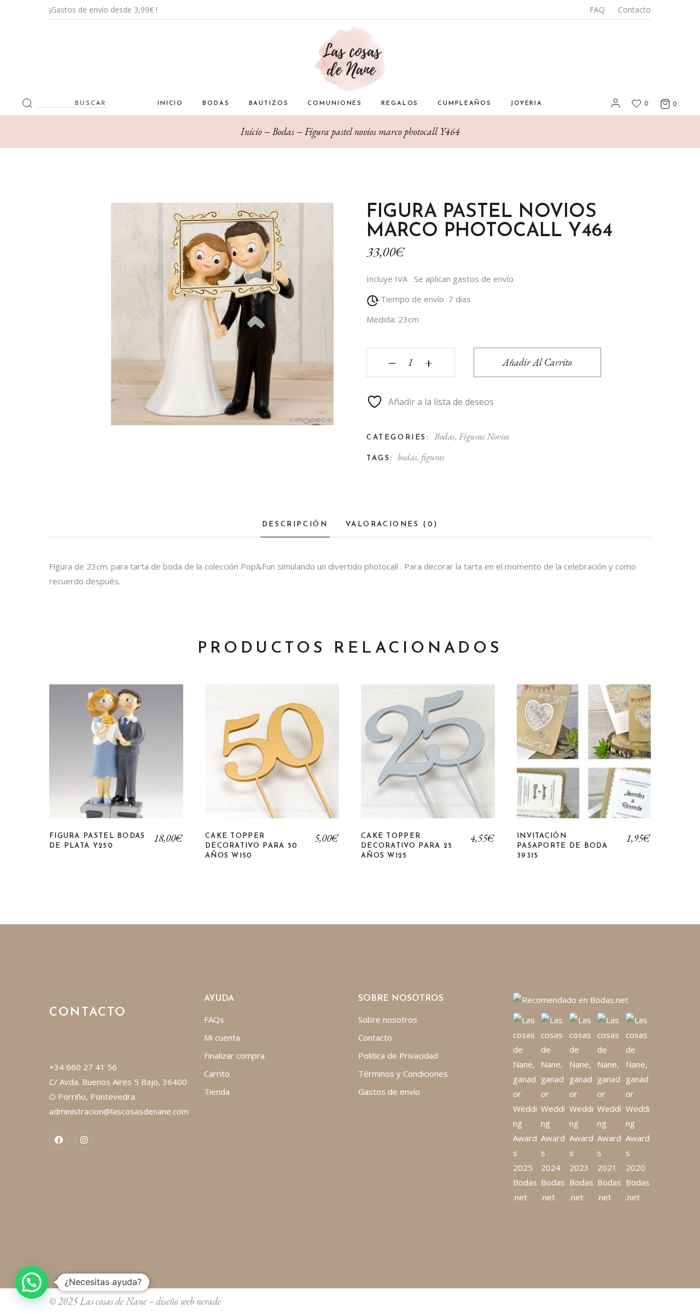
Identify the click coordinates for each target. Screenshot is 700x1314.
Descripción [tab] (295, 524)
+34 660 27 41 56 (83, 1066)
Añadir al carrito (537, 362)
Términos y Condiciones (403, 1073)
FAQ (597, 9)
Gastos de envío (389, 1091)
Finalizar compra (234, 1055)
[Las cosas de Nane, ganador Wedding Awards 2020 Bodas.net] (638, 1107)
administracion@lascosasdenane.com (119, 1111)
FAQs (214, 1019)
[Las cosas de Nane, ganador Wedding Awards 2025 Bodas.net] (526, 1107)
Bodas (444, 436)
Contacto (634, 9)
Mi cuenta (222, 1037)
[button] (31, 1282)
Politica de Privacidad (398, 1055)
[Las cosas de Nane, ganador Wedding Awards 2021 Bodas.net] (610, 1107)
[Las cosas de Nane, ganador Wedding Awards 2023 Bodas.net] (582, 1107)
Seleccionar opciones (584, 759)
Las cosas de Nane (113, 1301)
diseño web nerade (188, 1301)
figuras (433, 457)
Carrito (217, 1073)
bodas (407, 457)
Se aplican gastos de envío (464, 278)
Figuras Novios (484, 436)
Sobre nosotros (387, 1019)
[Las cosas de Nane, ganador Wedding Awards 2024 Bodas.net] (554, 1107)
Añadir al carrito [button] (116, 759)
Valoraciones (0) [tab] (392, 524)
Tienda (217, 1091)
